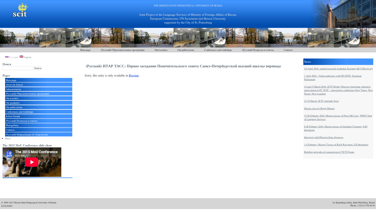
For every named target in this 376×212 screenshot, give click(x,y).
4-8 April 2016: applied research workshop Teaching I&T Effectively (338, 68)
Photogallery (12, 125)
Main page (85, 50)
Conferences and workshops (218, 50)
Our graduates (13, 102)
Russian (134, 75)
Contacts (288, 50)
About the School (14, 84)
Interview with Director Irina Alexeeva (323, 137)
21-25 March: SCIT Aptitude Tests (321, 101)
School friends (13, 116)
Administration (13, 89)
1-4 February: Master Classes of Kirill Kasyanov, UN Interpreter (336, 144)
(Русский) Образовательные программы (123, 50)
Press (7, 138)
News (307, 62)
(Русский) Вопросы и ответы (258, 50)
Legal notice (6, 205)
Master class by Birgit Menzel (319, 108)
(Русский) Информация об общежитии (27, 134)
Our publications (185, 50)
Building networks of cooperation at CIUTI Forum (329, 152)
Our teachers (161, 50)
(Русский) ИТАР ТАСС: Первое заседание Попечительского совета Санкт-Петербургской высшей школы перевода (183, 66)
